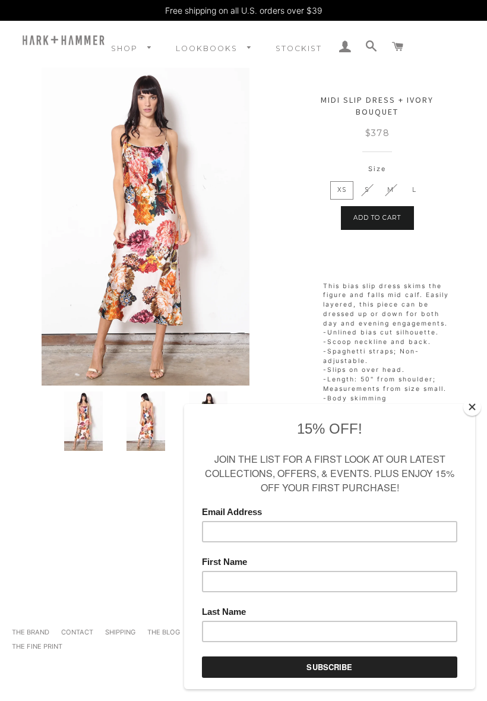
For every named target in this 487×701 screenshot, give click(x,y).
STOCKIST (299, 48)
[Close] (472, 407)
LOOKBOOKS (208, 48)
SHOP (126, 48)
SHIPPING (120, 632)
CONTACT (77, 632)
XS (341, 190)
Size (377, 169)
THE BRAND (30, 632)
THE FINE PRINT (37, 646)
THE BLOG (163, 632)
